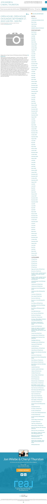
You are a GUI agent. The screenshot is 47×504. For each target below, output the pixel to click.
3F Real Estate (34, 267)
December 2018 (34, 197)
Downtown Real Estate (35, 298)
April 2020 (33, 166)
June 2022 (33, 120)
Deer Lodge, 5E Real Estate (36, 296)
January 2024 (33, 83)
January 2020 (33, 172)
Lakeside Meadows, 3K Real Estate (38, 348)
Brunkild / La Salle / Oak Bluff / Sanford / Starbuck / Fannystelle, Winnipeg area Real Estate (38, 278)
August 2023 (33, 93)
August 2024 (33, 69)
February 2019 (34, 193)
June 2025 (33, 53)
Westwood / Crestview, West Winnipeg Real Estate (37, 436)
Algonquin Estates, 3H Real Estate (38, 269)
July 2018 (33, 203)
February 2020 (34, 170)
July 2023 (33, 95)
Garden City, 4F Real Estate (36, 326)
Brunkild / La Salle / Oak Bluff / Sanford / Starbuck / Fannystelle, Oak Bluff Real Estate (38, 274)
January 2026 (33, 45)
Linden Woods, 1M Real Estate (37, 350)
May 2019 (33, 188)
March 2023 (33, 103)
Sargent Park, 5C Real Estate (36, 397)
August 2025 (33, 49)
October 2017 (34, 219)
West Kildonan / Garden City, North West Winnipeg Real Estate (38, 433)
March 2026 (33, 41)
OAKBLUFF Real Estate (35, 372)
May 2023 (33, 99)
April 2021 (33, 144)
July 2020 (33, 160)
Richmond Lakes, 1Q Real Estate (37, 380)
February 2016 (34, 253)
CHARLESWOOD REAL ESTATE (37, 20)
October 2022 (34, 113)
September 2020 (34, 156)
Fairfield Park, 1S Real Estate (36, 317)
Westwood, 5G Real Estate (36, 438)
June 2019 (33, 186)
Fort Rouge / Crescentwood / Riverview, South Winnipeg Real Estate (37, 323)
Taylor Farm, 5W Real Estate (36, 423)
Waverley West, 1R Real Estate (37, 425)
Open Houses (34, 24)
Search (44, 9)
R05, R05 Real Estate (35, 376)
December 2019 (34, 174)
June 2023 (33, 97)
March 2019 (33, 192)
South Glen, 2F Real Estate (36, 401)
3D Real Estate (34, 265)
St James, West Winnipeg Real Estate (38, 412)
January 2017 (33, 235)
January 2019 (33, 195)
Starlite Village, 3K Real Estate (37, 419)
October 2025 (34, 47)
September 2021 (34, 136)
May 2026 (33, 38)
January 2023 (33, 107)
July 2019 (33, 184)
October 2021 (34, 134)
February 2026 (34, 43)
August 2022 (33, 117)
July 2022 (33, 118)
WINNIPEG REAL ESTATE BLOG (37, 28)
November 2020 (34, 152)
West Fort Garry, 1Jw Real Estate (37, 430)
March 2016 (33, 251)
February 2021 (34, 148)
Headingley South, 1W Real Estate (37, 342)
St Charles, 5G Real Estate (36, 408)
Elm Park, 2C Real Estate (36, 315)
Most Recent (33, 32)
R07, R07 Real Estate (35, 378)
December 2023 (34, 85)
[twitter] (22, 474)
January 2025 (33, 61)
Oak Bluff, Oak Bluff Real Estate (37, 369)
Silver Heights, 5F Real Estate (37, 399)
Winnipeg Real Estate (35, 444)
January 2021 (33, 150)
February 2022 (34, 126)
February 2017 (34, 233)
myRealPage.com (23, 496)
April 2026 (33, 40)
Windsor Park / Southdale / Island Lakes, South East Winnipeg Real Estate (37, 441)
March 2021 (33, 146)
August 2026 (33, 34)
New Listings (33, 22)
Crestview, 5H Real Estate (36, 294)
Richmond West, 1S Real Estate (37, 382)
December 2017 (34, 215)
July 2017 (33, 223)
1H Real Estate (34, 261)
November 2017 (34, 217)
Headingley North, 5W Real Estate (37, 335)
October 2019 (34, 178)
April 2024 (33, 77)
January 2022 (33, 128)
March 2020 (33, 168)
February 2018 (34, 213)
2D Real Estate (34, 263)
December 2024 (34, 63)
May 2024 (33, 75)
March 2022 (33, 124)
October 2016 (34, 239)
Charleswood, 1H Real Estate (37, 286)
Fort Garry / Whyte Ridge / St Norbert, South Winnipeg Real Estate (38, 320)
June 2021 (33, 140)
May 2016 (33, 247)
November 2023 (34, 87)
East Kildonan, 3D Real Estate (37, 303)
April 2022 (33, 122)
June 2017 (33, 225)
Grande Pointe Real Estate (36, 333)
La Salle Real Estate (35, 346)
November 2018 (34, 199)
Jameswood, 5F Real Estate (36, 344)
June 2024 (33, 73)
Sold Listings (33, 26)
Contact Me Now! (23, 470)
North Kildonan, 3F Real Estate (37, 360)
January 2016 (33, 255)
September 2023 (34, 91)
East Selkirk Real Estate (35, 311)
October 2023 (34, 89)
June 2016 (33, 245)
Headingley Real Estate (35, 340)
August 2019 (33, 182)
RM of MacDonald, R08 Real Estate (38, 389)
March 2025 (33, 59)
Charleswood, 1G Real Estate (37, 284)
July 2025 (33, 51)
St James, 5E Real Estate (36, 410)
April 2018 (33, 209)
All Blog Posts (34, 18)
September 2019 (34, 180)
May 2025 (33, 55)
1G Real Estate (34, 259)
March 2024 (33, 79)
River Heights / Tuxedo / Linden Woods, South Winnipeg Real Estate (38, 385)
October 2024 (34, 65)
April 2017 (33, 229)
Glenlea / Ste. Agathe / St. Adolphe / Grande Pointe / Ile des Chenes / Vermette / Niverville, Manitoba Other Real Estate (38, 330)
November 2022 (34, 111)
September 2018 (34, 201)
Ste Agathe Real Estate (35, 421)
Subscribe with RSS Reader (37, 13)
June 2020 (33, 162)
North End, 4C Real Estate (36, 355)
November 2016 (34, 237)
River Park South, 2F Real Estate (37, 387)
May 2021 (33, 142)
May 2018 (33, 207)
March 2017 (33, 231)
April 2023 (33, 101)
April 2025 (33, 57)
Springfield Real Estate (35, 406)
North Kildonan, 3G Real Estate (37, 362)
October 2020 (34, 154)
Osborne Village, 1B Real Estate (37, 374)
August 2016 (33, 243)
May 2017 (33, 227)
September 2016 (34, 241)
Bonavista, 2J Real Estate (36, 271)
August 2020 (33, 158)
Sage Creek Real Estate (35, 393)
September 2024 (34, 67)
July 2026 (33, 36)
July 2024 (33, 71)
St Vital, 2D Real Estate (35, 414)
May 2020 (33, 164)
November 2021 (34, 132)
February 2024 (34, 81)
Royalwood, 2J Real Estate (36, 391)
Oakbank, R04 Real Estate (36, 371)
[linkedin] (25, 474)
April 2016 (33, 249)
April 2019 (33, 190)
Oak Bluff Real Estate (35, 367)
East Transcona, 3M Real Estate (37, 313)
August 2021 (33, 138)
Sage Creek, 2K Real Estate (36, 395)
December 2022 (34, 109)
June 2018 (33, 205)
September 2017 (34, 221)
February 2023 (34, 105)
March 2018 (33, 211)
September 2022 (34, 115)
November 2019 (34, 176)
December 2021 (34, 130)
